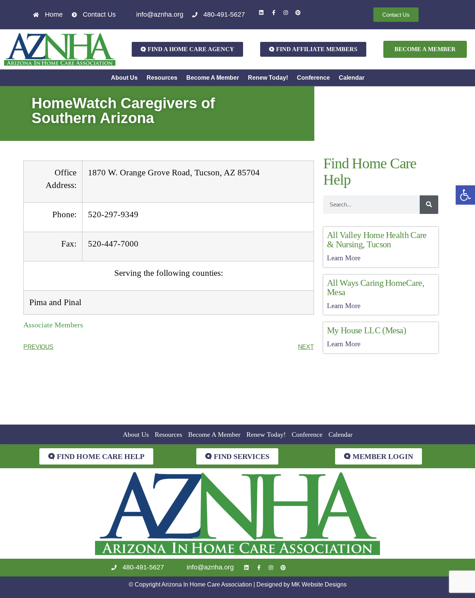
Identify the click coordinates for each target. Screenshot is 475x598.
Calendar (351, 78)
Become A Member (212, 78)
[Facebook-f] (273, 12)
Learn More (343, 258)
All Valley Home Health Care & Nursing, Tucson (377, 239)
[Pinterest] (298, 12)
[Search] (429, 204)
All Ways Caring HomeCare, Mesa (375, 287)
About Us (124, 78)
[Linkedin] (261, 12)
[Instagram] (286, 12)
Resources (162, 78)
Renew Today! (268, 78)
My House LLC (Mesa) (366, 330)
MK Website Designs (319, 584)
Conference (313, 78)
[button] (465, 195)
